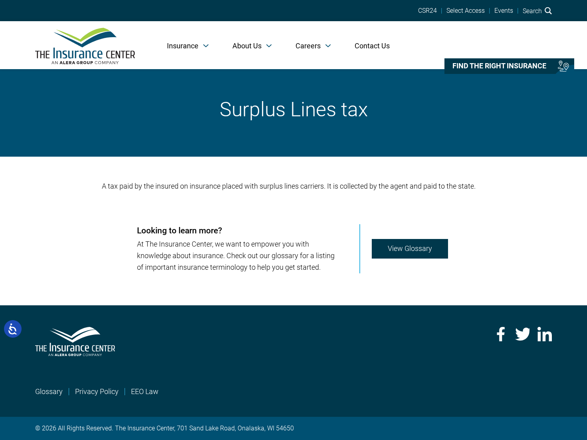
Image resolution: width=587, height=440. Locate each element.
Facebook (500, 334)
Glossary (49, 391)
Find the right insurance (499, 66)
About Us (247, 46)
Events (503, 11)
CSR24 (427, 11)
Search (533, 10)
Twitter (522, 334)
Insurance (182, 46)
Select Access (465, 11)
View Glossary (410, 248)
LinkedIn (544, 334)
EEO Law (145, 391)
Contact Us (372, 46)
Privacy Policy (97, 391)
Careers (308, 46)
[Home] (85, 45)
